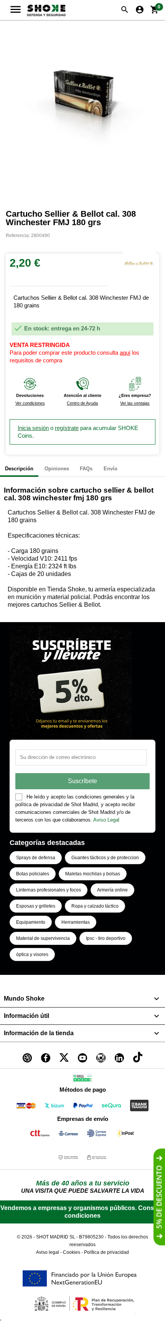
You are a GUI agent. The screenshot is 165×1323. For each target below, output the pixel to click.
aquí (125, 352)
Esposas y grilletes (35, 906)
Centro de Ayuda (82, 403)
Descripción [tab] (19, 468)
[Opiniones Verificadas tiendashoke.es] (82, 1079)
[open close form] (159, 1197)
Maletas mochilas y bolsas (92, 873)
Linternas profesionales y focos (48, 890)
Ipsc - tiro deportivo (105, 938)
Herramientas (75, 922)
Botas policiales (32, 873)
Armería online (112, 890)
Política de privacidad (106, 1252)
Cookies (71, 1252)
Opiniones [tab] (57, 468)
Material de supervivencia (43, 938)
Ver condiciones (30, 403)
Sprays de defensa (35, 857)
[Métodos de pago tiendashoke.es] (26, 1107)
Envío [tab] (110, 468)
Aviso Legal (106, 820)
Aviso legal (47, 1252)
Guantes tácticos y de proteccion (105, 857)
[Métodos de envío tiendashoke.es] (39, 1134)
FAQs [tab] (86, 468)
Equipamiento (30, 922)
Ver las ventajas (135, 403)
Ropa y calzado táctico (95, 906)
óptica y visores (32, 954)
